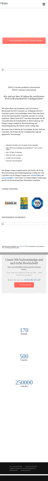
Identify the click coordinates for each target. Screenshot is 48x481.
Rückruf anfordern (25, 285)
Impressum (13, 470)
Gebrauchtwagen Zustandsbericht (22, 468)
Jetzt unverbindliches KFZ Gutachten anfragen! (26, 41)
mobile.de (21, 246)
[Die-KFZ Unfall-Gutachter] (4, 4)
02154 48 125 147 (32, 280)
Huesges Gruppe (31, 466)
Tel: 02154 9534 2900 (15, 466)
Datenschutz (25, 470)
